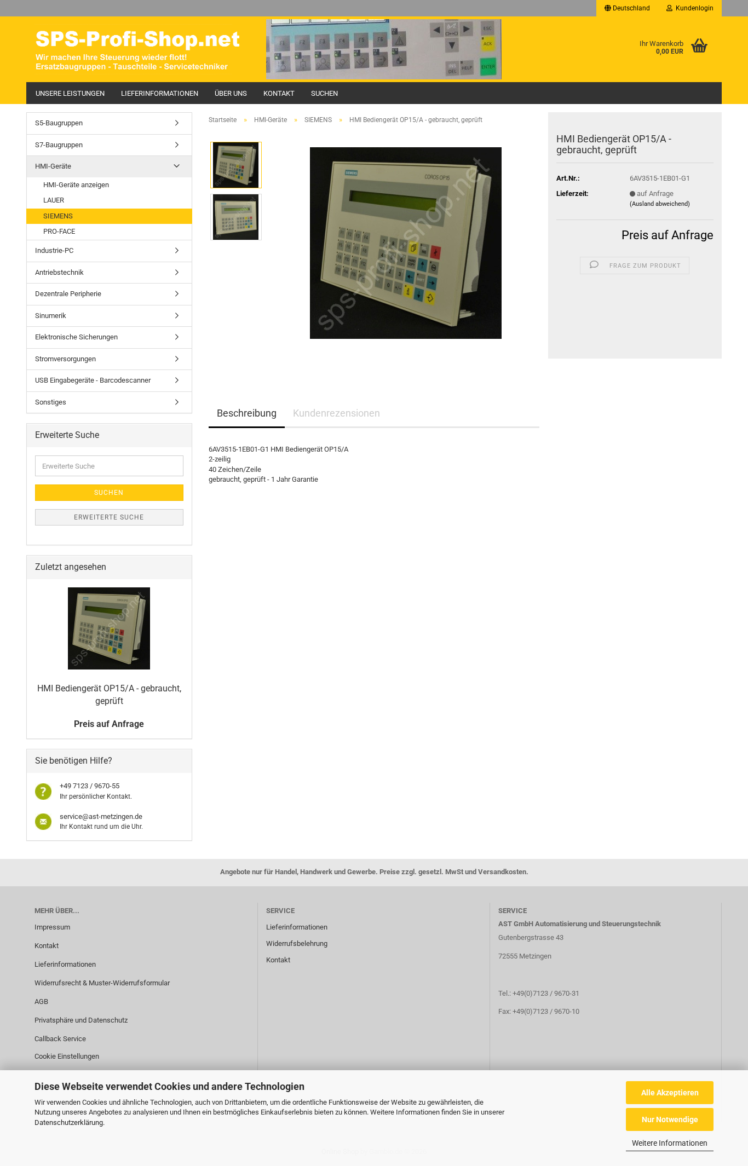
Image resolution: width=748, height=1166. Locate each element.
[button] (627, 8)
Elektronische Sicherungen (76, 337)
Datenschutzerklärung (68, 1122)
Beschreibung (247, 413)
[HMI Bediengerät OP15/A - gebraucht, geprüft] (406, 242)
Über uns (231, 93)
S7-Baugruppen (59, 145)
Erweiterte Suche (109, 517)
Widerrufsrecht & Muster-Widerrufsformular (102, 983)
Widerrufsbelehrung (296, 943)
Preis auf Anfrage (668, 235)
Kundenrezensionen (336, 413)
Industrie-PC (54, 250)
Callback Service (60, 1039)
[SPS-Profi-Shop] (142, 49)
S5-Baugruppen (59, 123)
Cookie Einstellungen (66, 1056)
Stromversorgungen (65, 359)
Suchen (324, 93)
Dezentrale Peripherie (68, 294)
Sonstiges (50, 402)
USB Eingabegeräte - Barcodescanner (93, 380)
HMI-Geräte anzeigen (76, 185)
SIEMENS (58, 216)
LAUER (53, 200)
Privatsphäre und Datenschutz (81, 1020)
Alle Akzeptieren (670, 1092)
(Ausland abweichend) (660, 203)
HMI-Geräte (53, 166)
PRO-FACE (59, 231)
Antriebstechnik (59, 272)
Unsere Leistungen (70, 93)
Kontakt (279, 93)
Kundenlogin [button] (693, 8)
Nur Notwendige (670, 1119)
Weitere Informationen (669, 1143)
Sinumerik (50, 315)
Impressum (52, 927)
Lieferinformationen (159, 93)
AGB (41, 1001)
